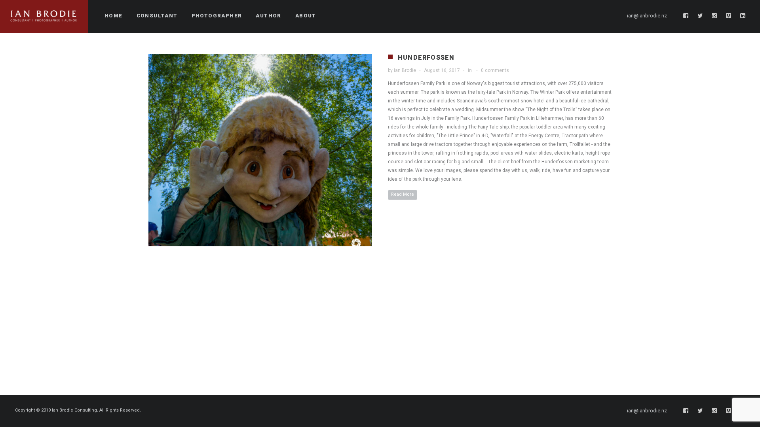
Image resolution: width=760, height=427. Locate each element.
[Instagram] (714, 16)
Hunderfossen (426, 57)
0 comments (495, 70)
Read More (402, 194)
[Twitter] (700, 16)
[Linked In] (743, 16)
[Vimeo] (729, 16)
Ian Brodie (405, 70)
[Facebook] (686, 16)
